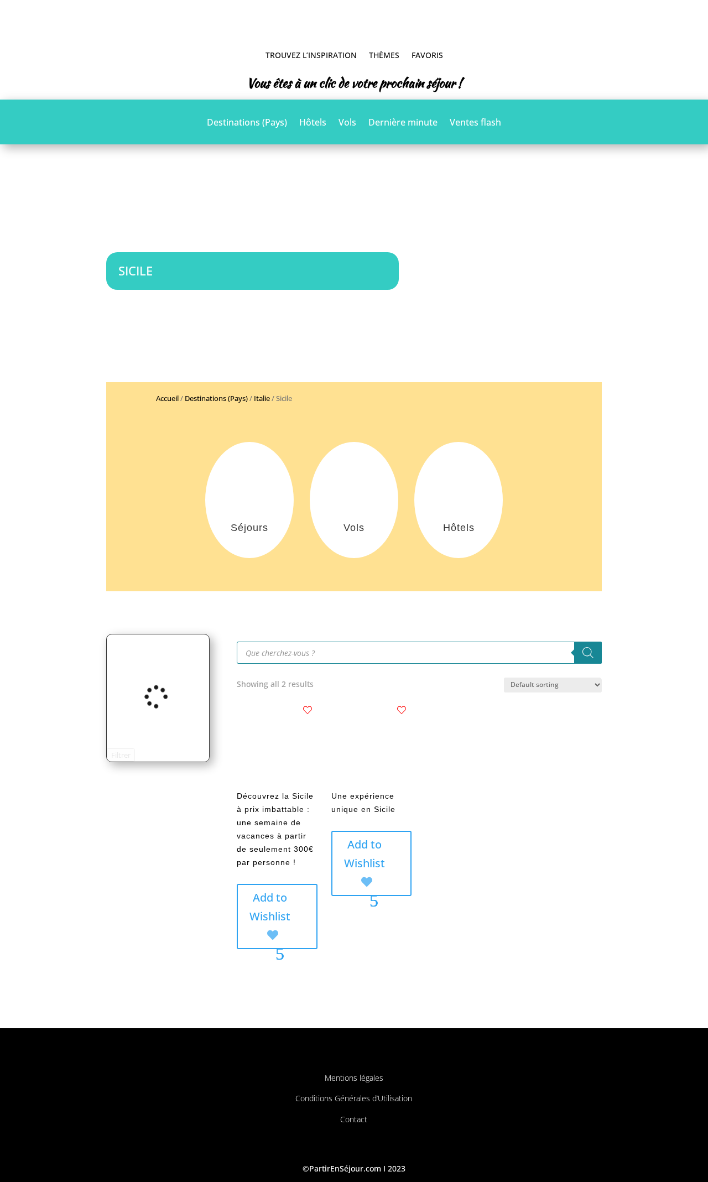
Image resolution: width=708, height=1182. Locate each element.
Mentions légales (354, 1077)
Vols (347, 123)
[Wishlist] (307, 710)
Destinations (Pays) (247, 123)
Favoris (427, 55)
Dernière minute (403, 123)
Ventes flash (475, 123)
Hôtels (312, 123)
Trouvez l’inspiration (311, 55)
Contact (353, 1119)
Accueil (167, 398)
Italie (262, 398)
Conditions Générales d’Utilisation (353, 1098)
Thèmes (384, 55)
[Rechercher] (588, 653)
